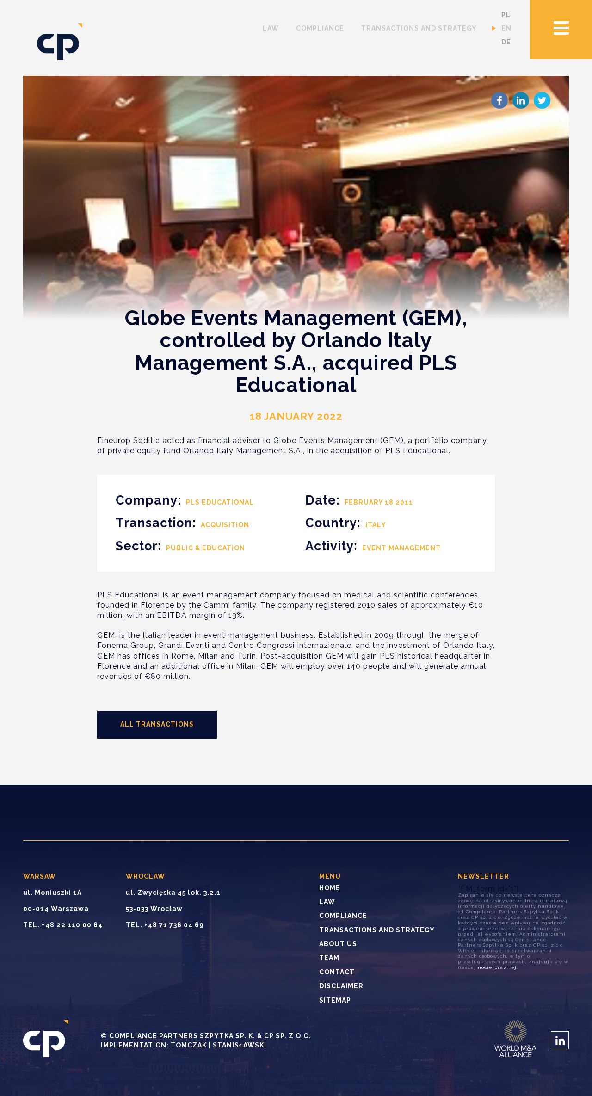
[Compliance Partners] (59, 42)
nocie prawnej (497, 967)
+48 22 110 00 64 (72, 925)
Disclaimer (341, 986)
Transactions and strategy (419, 28)
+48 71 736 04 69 (174, 925)
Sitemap (335, 1000)
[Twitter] (542, 100)
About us (338, 944)
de (506, 42)
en (506, 28)
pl (506, 14)
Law (271, 28)
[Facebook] (499, 100)
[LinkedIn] (520, 100)
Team (329, 957)
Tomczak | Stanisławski (218, 1045)
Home (329, 888)
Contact (337, 972)
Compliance (320, 28)
